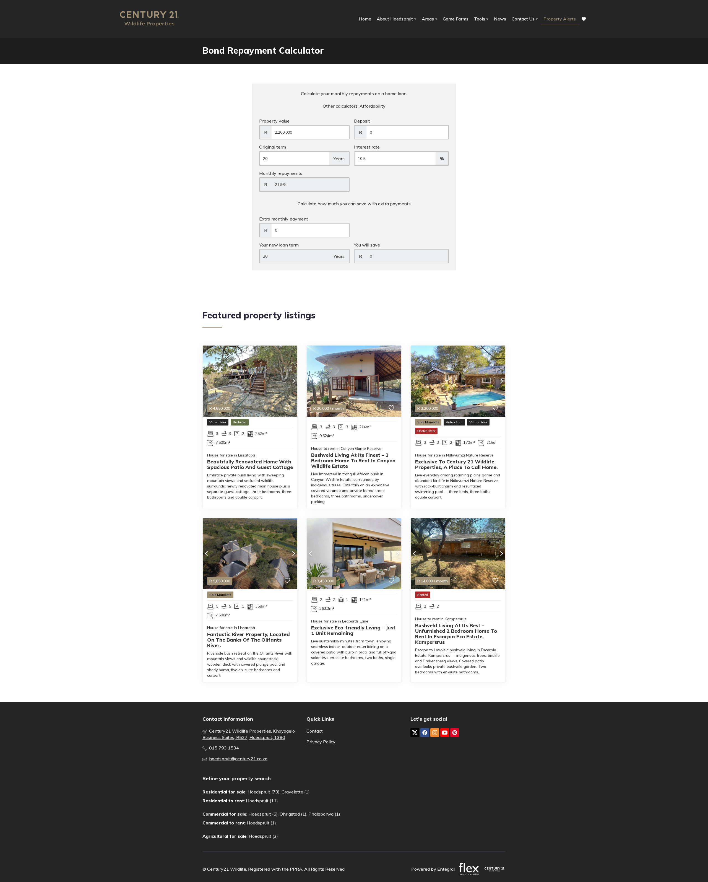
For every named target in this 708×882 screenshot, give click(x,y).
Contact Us (524, 19)
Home (365, 19)
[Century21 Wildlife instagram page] (434, 732)
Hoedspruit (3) (263, 836)
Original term (272, 147)
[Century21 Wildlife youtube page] (444, 732)
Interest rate (367, 147)
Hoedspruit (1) (261, 823)
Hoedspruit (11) (262, 800)
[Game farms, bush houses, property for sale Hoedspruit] (149, 18)
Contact (314, 731)
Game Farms (455, 19)
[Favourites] (584, 19)
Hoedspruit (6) (263, 814)
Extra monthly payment (283, 219)
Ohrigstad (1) (293, 814)
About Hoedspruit (395, 19)
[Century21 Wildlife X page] (414, 732)
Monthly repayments (280, 173)
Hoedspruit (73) (264, 792)
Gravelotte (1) (296, 792)
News (500, 19)
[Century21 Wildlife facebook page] (424, 732)
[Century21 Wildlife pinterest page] (454, 732)
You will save (367, 245)
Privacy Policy (320, 741)
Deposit (362, 121)
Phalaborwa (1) (324, 814)
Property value (274, 121)
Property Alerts (559, 19)
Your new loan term (279, 245)
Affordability (373, 106)
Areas (428, 19)
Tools (480, 19)
